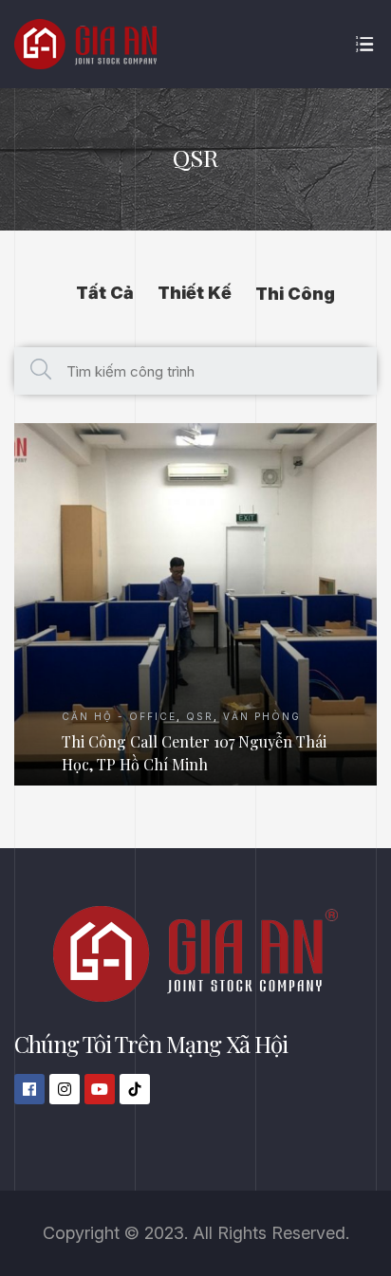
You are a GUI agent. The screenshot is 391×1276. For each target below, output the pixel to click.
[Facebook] (29, 1089)
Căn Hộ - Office (119, 716)
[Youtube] (99, 1089)
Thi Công (295, 294)
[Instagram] (64, 1089)
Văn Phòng (262, 716)
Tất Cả (105, 293)
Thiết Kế (195, 293)
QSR (200, 716)
